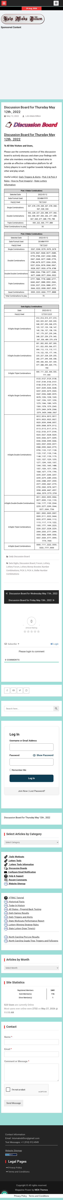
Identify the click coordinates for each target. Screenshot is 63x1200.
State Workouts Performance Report (26, 921)
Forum (39, 563)
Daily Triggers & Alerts (30, 177)
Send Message (13, 1103)
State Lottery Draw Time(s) (21, 928)
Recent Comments (17, 880)
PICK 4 (30, 570)
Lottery (46, 563)
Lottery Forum (12, 567)
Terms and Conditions (18, 1172)
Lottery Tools (14, 860)
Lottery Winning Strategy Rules (23, 924)
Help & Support (15, 876)
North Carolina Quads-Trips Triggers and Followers (33, 940)
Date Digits (14, 563)
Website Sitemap (16, 883)
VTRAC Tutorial (16, 897)
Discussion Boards (17, 868)
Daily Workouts (16, 856)
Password (14, 755)
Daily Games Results (18, 913)
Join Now (23, 791)
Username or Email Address (23, 740)
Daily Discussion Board (19, 556)
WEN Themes (41, 1190)
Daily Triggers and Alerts (20, 917)
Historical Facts (16, 901)
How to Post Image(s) (22, 181)
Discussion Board (27, 563)
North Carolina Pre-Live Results (23, 937)
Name (8, 1037)
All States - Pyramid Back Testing (24, 909)
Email (8, 1049)
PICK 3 (23, 570)
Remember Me (18, 770)
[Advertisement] (31, 66)
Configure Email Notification (21, 872)
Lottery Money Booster (30, 567)
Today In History (16, 905)
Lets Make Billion (33, 116)
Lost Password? (37, 791)
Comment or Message (16, 1061)
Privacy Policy (15, 1167)
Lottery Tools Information (21, 864)
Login (55, 644)
